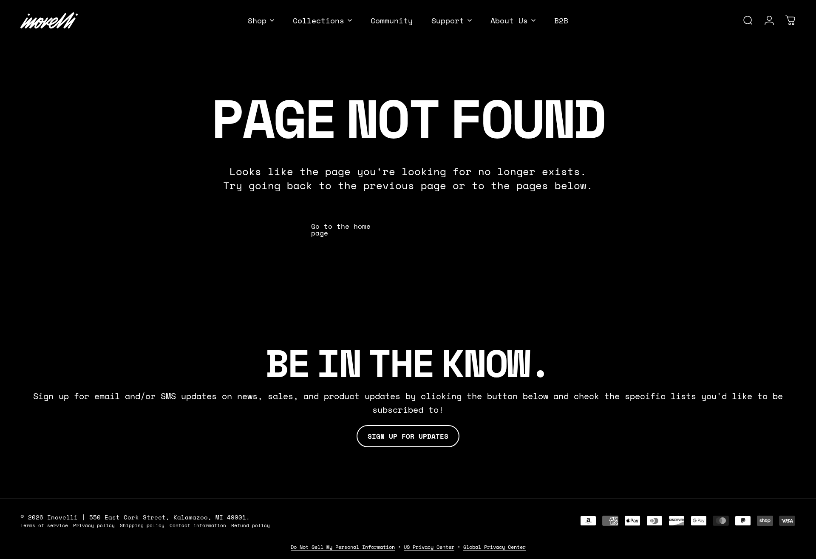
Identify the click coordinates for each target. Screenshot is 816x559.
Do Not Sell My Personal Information (343, 546)
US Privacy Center (429, 546)
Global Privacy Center (494, 546)
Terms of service (44, 525)
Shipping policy (142, 525)
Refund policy (250, 525)
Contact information (198, 525)
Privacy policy (94, 525)
